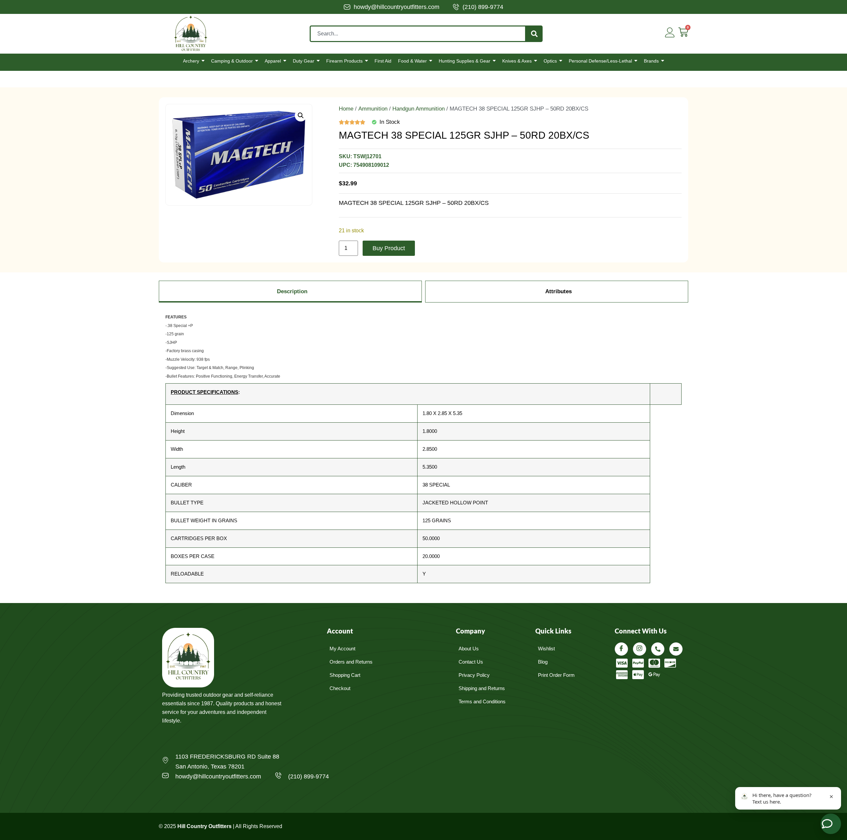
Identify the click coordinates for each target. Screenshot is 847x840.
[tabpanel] (423, 450)
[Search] (534, 33)
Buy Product (389, 248)
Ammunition (372, 109)
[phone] (657, 649)
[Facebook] (621, 649)
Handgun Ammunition (418, 109)
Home (346, 109)
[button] (301, 115)
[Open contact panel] (831, 824)
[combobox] (418, 33)
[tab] (290, 292)
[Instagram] (639, 649)
